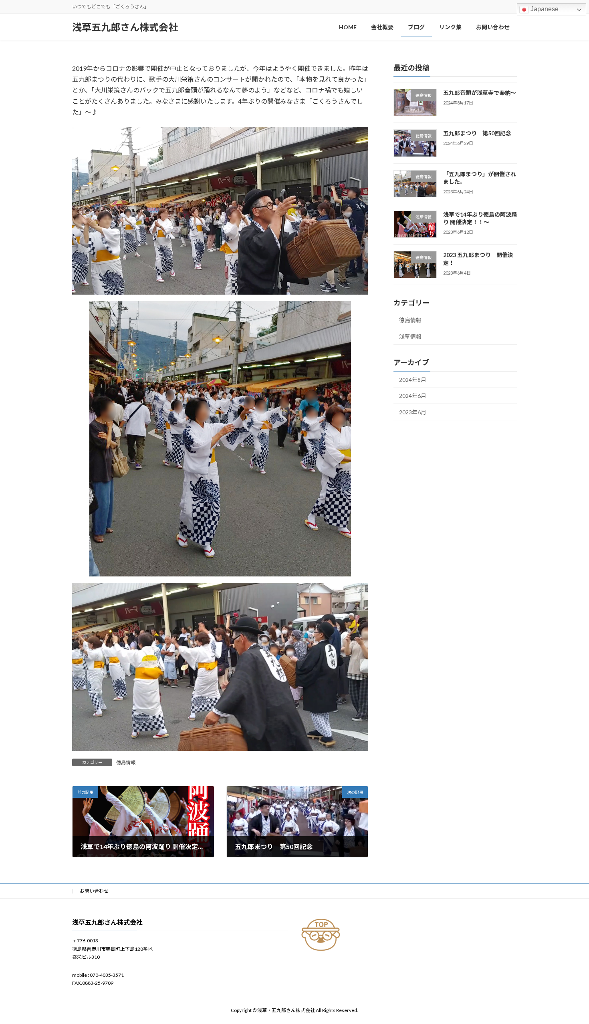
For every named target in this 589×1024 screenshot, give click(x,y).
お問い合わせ (94, 891)
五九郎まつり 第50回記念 (477, 133)
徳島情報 (125, 762)
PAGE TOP (568, 985)
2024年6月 (412, 395)
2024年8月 (412, 379)
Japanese (544, 9)
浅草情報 (410, 336)
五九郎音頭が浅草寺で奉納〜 (479, 92)
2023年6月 (412, 412)
